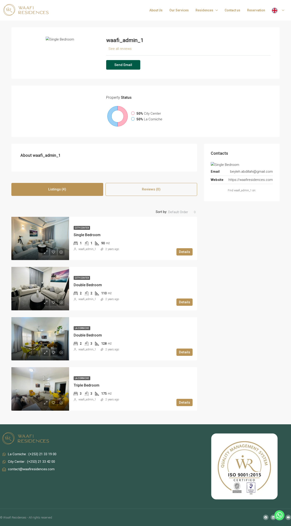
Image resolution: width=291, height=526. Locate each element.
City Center (82, 228)
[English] (278, 10)
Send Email (123, 65)
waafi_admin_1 (87, 249)
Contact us (232, 10)
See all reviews (120, 49)
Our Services (179, 10)
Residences (204, 10)
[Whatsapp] (279, 515)
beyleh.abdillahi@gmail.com (251, 171)
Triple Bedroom (86, 385)
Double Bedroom (88, 285)
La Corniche (82, 328)
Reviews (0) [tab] (151, 189)
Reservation (256, 10)
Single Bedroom (87, 235)
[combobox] (182, 212)
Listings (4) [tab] (57, 189)
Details (184, 252)
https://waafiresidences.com (250, 180)
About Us (156, 10)
